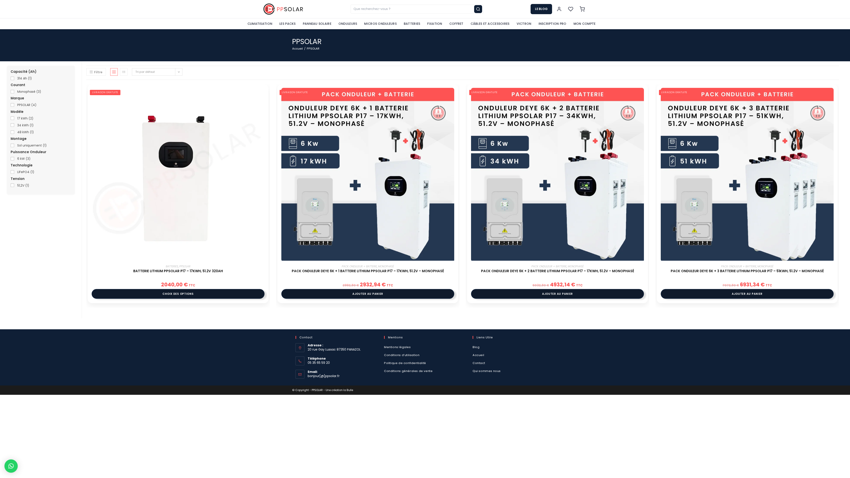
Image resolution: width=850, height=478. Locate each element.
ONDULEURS (347, 23)
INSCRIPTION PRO (552, 23)
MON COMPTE (585, 23)
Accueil (297, 48)
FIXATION (434, 23)
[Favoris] (570, 9)
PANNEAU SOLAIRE (317, 23)
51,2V (22, 185)
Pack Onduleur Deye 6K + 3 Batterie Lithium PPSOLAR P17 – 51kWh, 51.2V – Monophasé (747, 271)
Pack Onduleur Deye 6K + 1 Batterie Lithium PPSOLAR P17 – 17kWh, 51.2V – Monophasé (368, 271)
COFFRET (456, 23)
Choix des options (177, 294)
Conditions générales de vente (408, 371)
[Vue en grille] (114, 72)
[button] (11, 466)
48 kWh (25, 132)
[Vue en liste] (124, 72)
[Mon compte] (559, 9)
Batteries (172, 266)
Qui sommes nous (487, 371)
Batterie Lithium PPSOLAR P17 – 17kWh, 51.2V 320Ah (178, 271)
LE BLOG (541, 9)
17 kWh (24, 118)
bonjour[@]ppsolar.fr (324, 376)
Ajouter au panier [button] (367, 294)
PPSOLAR (184, 266)
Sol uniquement (31, 145)
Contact (479, 363)
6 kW (23, 158)
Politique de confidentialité (405, 363)
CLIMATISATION (259, 23)
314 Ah (24, 78)
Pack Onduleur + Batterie (359, 266)
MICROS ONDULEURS (380, 23)
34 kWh (25, 125)
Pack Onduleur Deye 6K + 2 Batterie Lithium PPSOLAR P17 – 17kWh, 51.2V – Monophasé (557, 271)
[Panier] (582, 9)
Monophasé (386, 266)
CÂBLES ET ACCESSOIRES (490, 23)
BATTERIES (412, 23)
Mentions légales (397, 347)
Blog (476, 347)
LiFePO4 (25, 172)
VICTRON (524, 23)
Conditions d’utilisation (401, 355)
